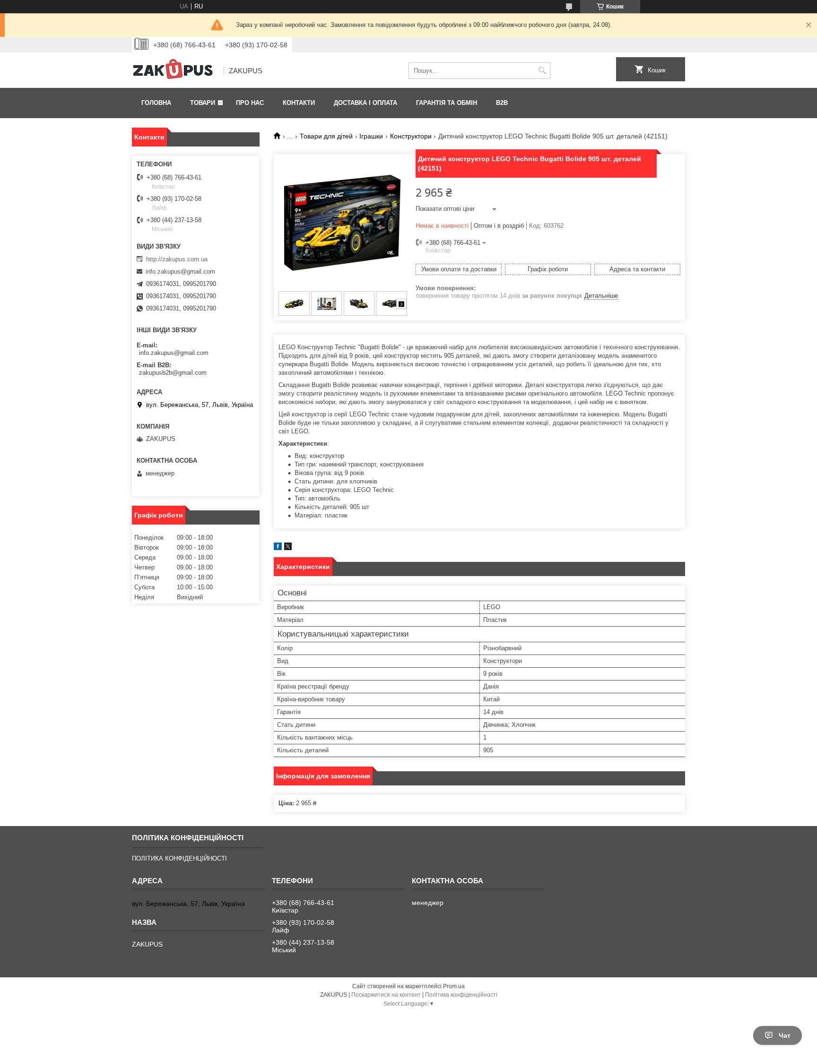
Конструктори (411, 136)
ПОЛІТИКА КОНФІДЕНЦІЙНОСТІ (179, 858)
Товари (202, 102)
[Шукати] (542, 70)
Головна (156, 102)
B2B (502, 102)
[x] (288, 548)
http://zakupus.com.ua (177, 259)
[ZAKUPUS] (174, 71)
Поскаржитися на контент (386, 994)
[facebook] (278, 548)
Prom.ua (454, 986)
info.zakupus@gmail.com (180, 271)
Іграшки (371, 136)
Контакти (299, 102)
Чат (785, 1035)
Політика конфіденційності (461, 994)
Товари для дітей (326, 136)
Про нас (250, 102)
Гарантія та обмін (446, 102)
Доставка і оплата (365, 102)
